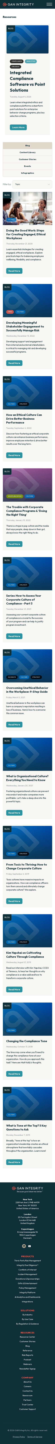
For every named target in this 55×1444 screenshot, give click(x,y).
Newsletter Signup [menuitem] (27, 1368)
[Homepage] (18, 5)
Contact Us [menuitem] (28, 1391)
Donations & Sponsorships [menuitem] (27, 1279)
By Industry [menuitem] (27, 1314)
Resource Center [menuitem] (27, 1337)
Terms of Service (34, 1436)
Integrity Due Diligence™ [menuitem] (27, 1265)
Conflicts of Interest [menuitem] (27, 1269)
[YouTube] (29, 1246)
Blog (27, 145)
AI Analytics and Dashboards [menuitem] (27, 1297)
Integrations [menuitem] (27, 1301)
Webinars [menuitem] (27, 1364)
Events (27, 166)
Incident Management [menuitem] (27, 1274)
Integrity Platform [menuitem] (27, 1292)
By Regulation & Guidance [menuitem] (27, 1324)
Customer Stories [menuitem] (27, 1341)
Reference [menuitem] (27, 1350)
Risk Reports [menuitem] (27, 1355)
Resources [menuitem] (28, 1332)
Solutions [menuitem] (28, 1310)
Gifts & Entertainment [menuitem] (27, 1283)
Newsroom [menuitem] (27, 1395)
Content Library (27, 152)
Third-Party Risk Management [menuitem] (27, 1260)
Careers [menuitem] (27, 1386)
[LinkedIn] (24, 1246)
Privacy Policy (19, 1436)
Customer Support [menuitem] (27, 1409)
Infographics (27, 173)
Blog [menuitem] (28, 1346)
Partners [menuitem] (27, 1400)
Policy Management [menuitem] (27, 1288)
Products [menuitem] (27, 1256)
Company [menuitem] (27, 1377)
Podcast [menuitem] (27, 1359)
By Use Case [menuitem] (27, 1319)
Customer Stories (27, 159)
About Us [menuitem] (28, 1382)
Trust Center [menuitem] (27, 1404)
